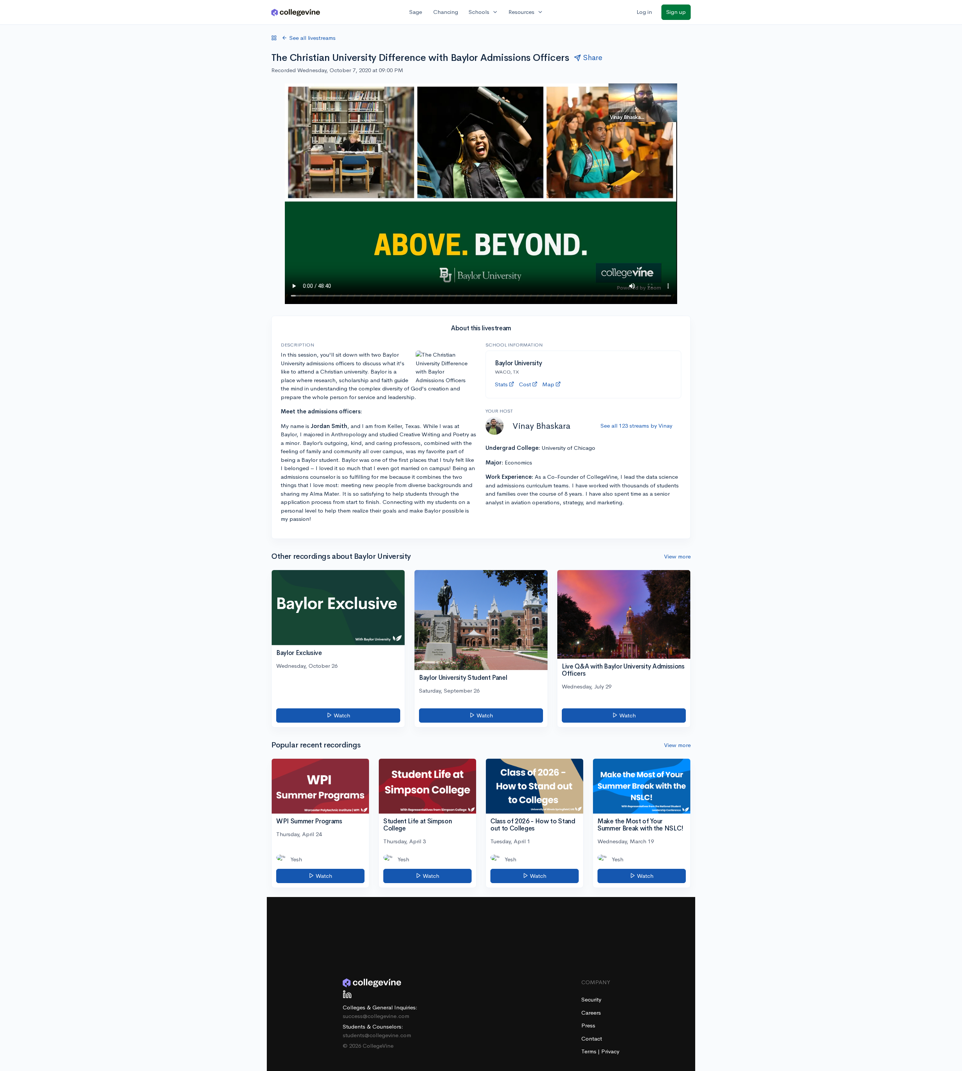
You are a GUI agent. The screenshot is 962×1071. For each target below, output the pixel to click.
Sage (415, 11)
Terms (589, 1051)
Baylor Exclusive (299, 653)
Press (588, 1025)
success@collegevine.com (376, 1016)
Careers (591, 1012)
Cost (525, 384)
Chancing (445, 11)
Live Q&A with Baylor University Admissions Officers (623, 670)
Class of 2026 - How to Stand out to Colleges (532, 824)
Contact (591, 1038)
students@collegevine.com (377, 1035)
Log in (644, 11)
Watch (341, 715)
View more (677, 556)
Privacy (610, 1051)
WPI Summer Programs (309, 821)
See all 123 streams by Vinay (636, 425)
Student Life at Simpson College (417, 824)
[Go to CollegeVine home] (295, 12)
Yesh (296, 859)
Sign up (676, 11)
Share (592, 57)
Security (591, 999)
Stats (501, 384)
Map (548, 384)
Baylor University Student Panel (463, 678)
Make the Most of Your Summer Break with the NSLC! (640, 824)
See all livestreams (312, 37)
